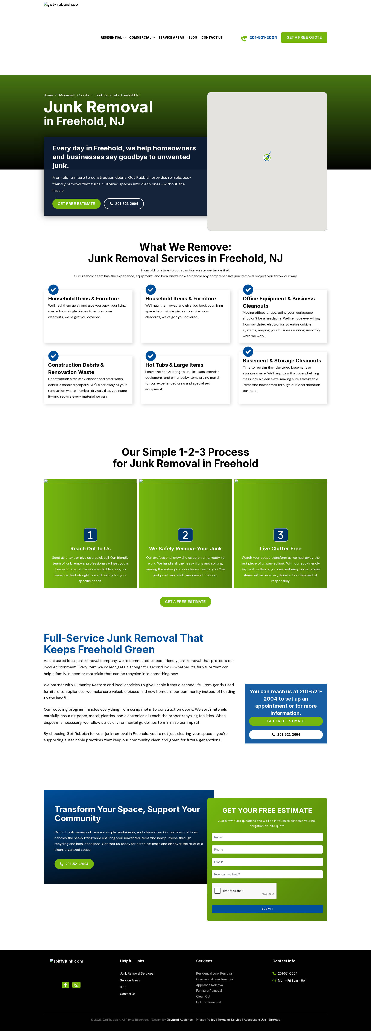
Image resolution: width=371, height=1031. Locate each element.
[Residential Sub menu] (124, 37)
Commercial (140, 37)
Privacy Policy (205, 1020)
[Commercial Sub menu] (153, 37)
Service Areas (171, 37)
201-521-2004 (263, 37)
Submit (267, 909)
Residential (111, 37)
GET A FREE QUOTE (304, 37)
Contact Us (212, 37)
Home (48, 95)
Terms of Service (229, 1020)
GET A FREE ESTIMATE (185, 602)
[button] (267, 156)
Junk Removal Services (136, 973)
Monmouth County (74, 95)
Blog (193, 37)
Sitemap (274, 1020)
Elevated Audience (180, 1020)
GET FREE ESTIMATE (76, 204)
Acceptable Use (255, 1020)
